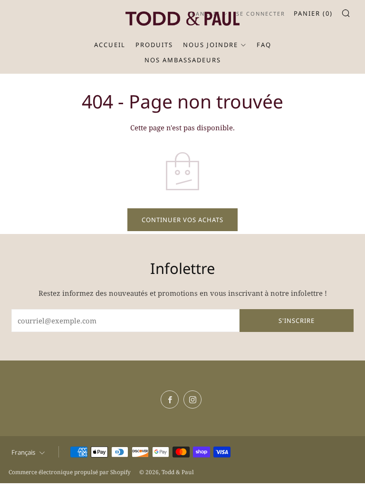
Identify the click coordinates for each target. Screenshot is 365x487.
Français (23, 452)
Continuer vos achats (182, 219)
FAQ (264, 44)
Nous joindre (210, 44)
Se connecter (260, 13)
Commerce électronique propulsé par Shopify (70, 472)
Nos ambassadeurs (182, 60)
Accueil (109, 44)
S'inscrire (297, 320)
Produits (154, 44)
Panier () (313, 13)
